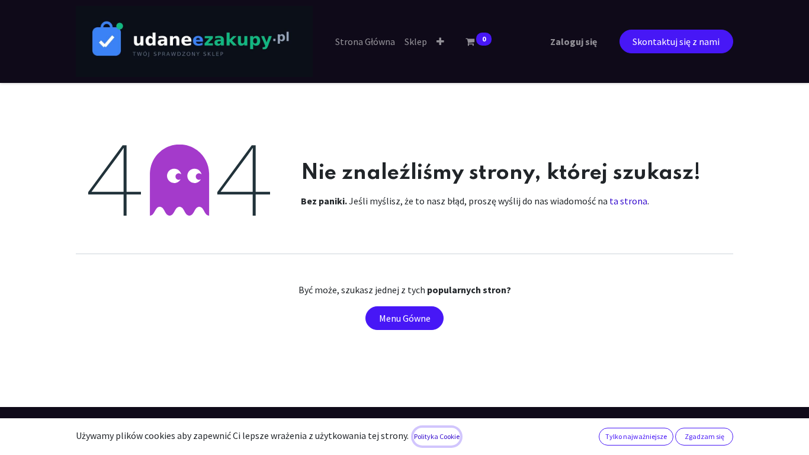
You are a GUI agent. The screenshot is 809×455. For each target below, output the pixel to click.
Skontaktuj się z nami (676, 41)
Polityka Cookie (437, 436)
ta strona (628, 201)
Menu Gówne (405, 318)
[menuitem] (365, 41)
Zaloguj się (573, 41)
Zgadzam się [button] (704, 436)
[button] (440, 41)
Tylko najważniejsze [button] (636, 436)
